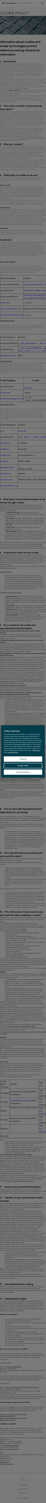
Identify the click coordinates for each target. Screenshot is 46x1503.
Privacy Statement (12, 752)
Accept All (23, 759)
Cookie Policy (36, 750)
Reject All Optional (23, 772)
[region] (23, 751)
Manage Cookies (23, 765)
